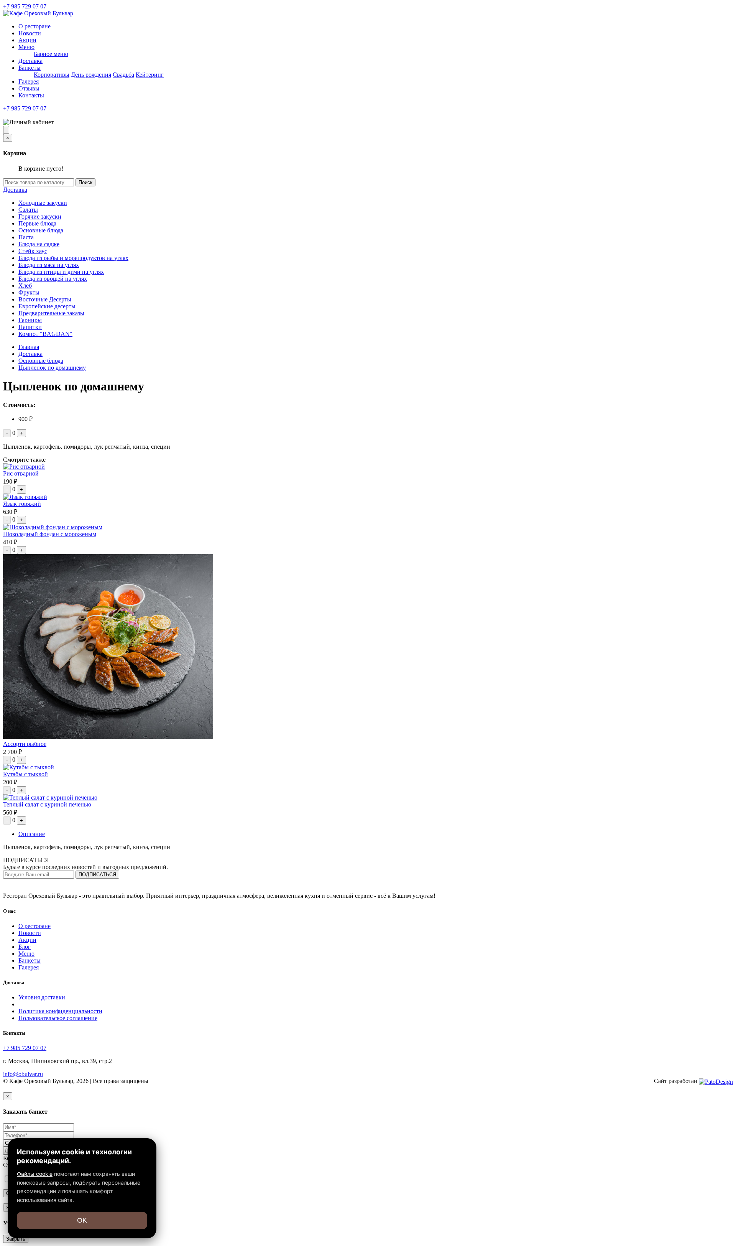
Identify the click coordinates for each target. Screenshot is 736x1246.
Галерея (28, 81)
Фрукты (28, 292)
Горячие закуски (39, 216)
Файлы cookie (35, 1173)
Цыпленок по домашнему (52, 367)
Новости (29, 33)
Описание (31, 834)
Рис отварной (21, 473)
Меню (26, 47)
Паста (26, 237)
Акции (27, 40)
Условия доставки (41, 997)
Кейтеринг (150, 74)
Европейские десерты (47, 306)
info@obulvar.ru (23, 1074)
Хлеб (25, 285)
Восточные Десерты (44, 299)
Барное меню (51, 54)
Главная (28, 347)
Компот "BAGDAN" (45, 334)
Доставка (30, 61)
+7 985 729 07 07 (24, 6)
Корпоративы (51, 74)
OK (82, 1220)
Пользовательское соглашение (57, 1018)
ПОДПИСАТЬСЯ (97, 874)
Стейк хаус (32, 251)
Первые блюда (37, 223)
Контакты (31, 95)
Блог (24, 946)
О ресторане (34, 26)
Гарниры (30, 320)
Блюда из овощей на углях (52, 278)
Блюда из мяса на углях (48, 265)
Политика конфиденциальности (60, 1011)
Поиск (85, 182)
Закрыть (15, 1239)
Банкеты (29, 67)
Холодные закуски (42, 202)
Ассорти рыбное (24, 744)
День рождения (91, 74)
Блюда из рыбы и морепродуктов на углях (73, 258)
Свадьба (123, 74)
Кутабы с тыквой (25, 774)
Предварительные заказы (51, 313)
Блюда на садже (38, 244)
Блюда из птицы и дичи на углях (61, 271)
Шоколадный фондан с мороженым (49, 534)
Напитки (30, 327)
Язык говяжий (22, 503)
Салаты (28, 209)
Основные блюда (40, 230)
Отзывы (28, 88)
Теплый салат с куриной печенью (47, 804)
